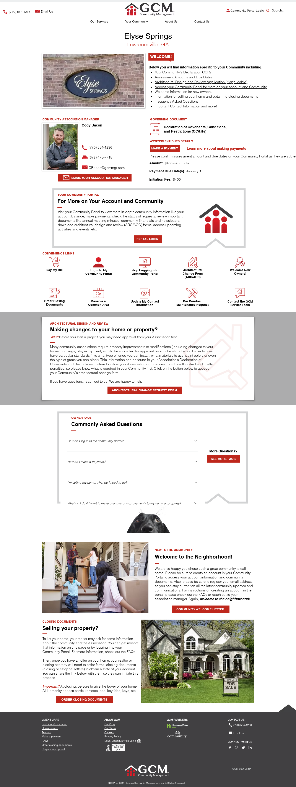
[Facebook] (230, 747)
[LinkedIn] (250, 747)
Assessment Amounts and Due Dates (183, 77)
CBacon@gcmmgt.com (107, 167)
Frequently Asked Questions (176, 101)
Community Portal (56, 651)
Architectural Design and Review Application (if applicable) (201, 82)
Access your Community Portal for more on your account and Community (211, 87)
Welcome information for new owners (183, 91)
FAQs (202, 594)
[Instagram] (236, 747)
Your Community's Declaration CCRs (183, 72)
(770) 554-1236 (19, 12)
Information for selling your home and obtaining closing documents (206, 96)
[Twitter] (243, 747)
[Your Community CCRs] (155, 129)
